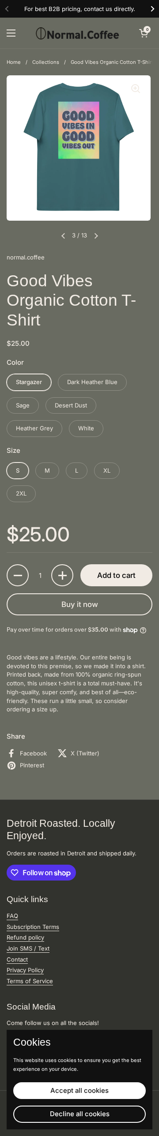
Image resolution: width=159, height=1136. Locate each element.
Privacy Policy (25, 969)
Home (14, 62)
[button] (143, 33)
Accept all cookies (79, 1090)
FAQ (12, 915)
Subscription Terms (33, 926)
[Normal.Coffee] (77, 33)
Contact (17, 959)
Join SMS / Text (28, 948)
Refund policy (25, 937)
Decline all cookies (80, 1114)
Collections (45, 62)
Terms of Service (30, 980)
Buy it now (79, 604)
